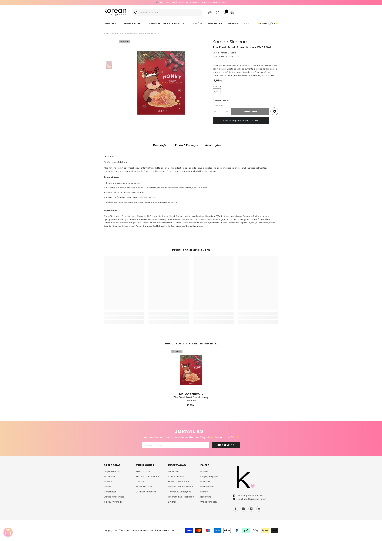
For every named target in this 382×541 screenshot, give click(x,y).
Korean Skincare (230, 42)
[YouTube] (259, 509)
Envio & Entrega (186, 145)
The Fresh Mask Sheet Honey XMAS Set (190, 399)
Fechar (277, 2)
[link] (124, 317)
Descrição (160, 145)
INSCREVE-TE (225, 445)
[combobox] (170, 12)
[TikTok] (251, 509)
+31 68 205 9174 (255, 495)
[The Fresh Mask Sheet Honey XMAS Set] (191, 370)
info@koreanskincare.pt (255, 499)
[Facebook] (235, 509)
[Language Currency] (232, 12)
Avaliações (213, 145)
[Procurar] (167, 12)
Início (106, 33)
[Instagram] (243, 509)
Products (116, 33)
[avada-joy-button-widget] (8, 532)
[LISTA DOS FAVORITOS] (217, 12)
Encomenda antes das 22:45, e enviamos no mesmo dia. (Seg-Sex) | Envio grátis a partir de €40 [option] (265, 2)
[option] (161, 82)
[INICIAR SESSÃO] (210, 12)
